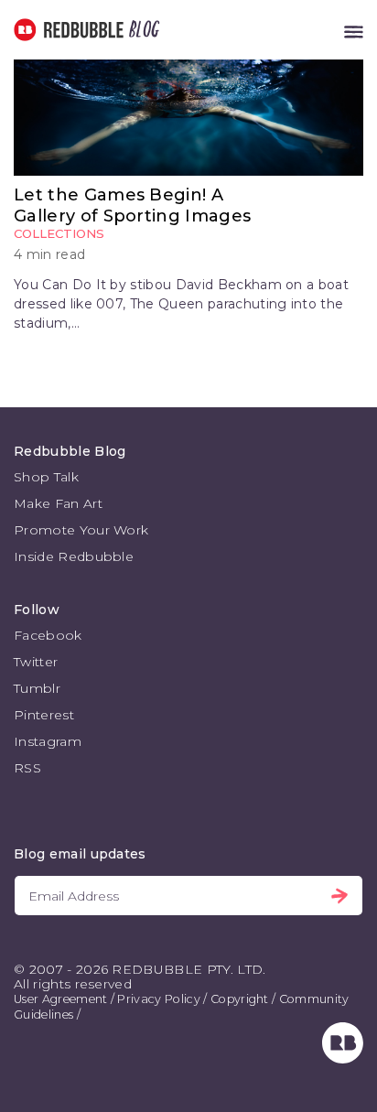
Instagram (47, 741)
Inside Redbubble (74, 556)
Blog (141, 29)
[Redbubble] (342, 1059)
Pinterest (44, 715)
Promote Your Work (81, 530)
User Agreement (60, 999)
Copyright (239, 999)
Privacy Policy (158, 999)
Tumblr (37, 688)
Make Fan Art (58, 503)
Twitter (36, 661)
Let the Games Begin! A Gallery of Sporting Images (132, 205)
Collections (59, 233)
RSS (27, 768)
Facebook (48, 635)
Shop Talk (46, 477)
